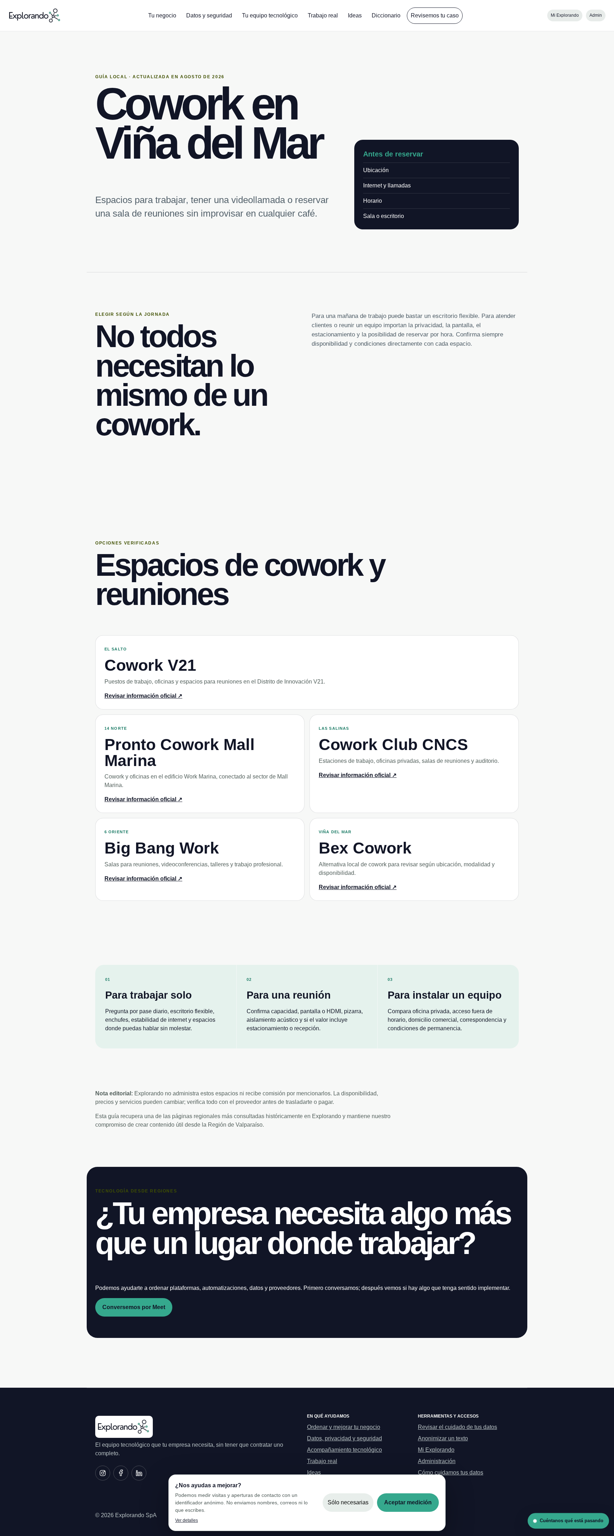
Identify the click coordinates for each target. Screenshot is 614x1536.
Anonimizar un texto (443, 1438)
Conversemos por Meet (133, 1307)
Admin (595, 15)
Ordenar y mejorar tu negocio (343, 1427)
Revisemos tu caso (435, 15)
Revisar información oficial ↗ (143, 696)
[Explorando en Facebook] (120, 1473)
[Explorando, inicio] (35, 16)
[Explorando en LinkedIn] (138, 1473)
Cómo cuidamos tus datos (450, 1472)
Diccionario (386, 15)
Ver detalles (186, 1520)
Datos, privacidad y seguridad (344, 1438)
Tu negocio (162, 15)
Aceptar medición (408, 1502)
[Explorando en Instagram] (102, 1473)
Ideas (355, 15)
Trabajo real (323, 15)
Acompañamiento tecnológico (344, 1450)
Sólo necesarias (348, 1502)
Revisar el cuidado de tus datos (457, 1427)
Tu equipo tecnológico (270, 15)
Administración (437, 1461)
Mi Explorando (565, 15)
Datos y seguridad (209, 15)
